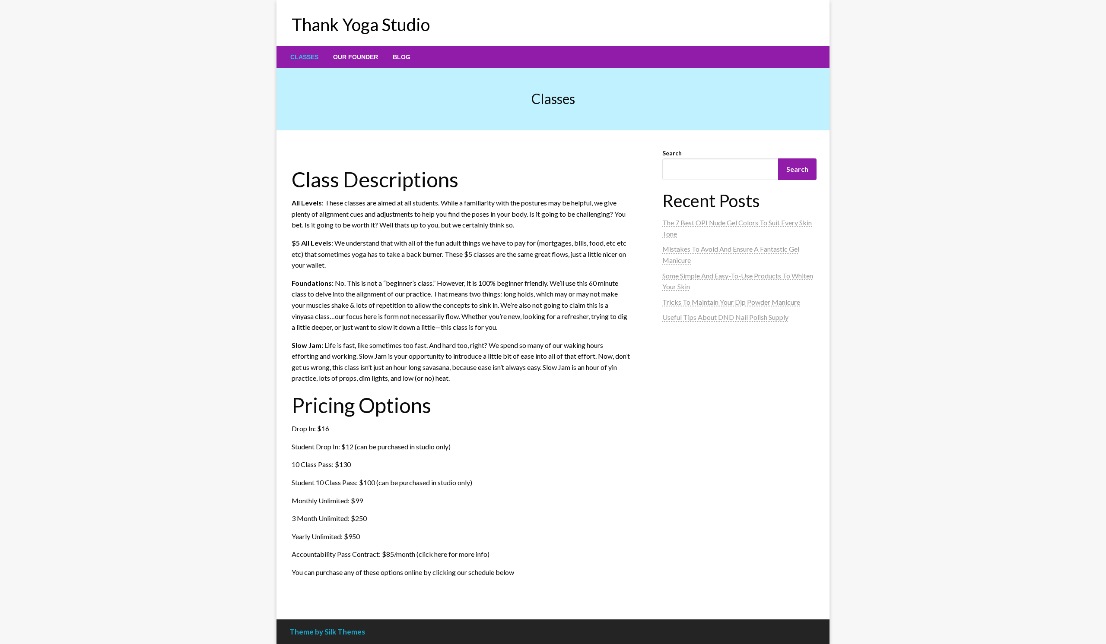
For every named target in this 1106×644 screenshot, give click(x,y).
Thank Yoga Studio (361, 24)
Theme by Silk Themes (327, 631)
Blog (401, 57)
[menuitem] (304, 57)
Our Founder (355, 57)
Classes (304, 57)
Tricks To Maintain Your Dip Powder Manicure (731, 302)
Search (672, 153)
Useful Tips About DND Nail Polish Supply (725, 317)
